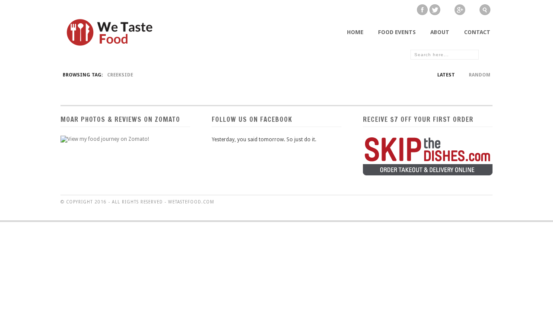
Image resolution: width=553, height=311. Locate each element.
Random (479, 75)
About (439, 32)
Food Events (397, 32)
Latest (446, 75)
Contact (477, 32)
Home (355, 32)
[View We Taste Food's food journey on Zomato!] (104, 139)
